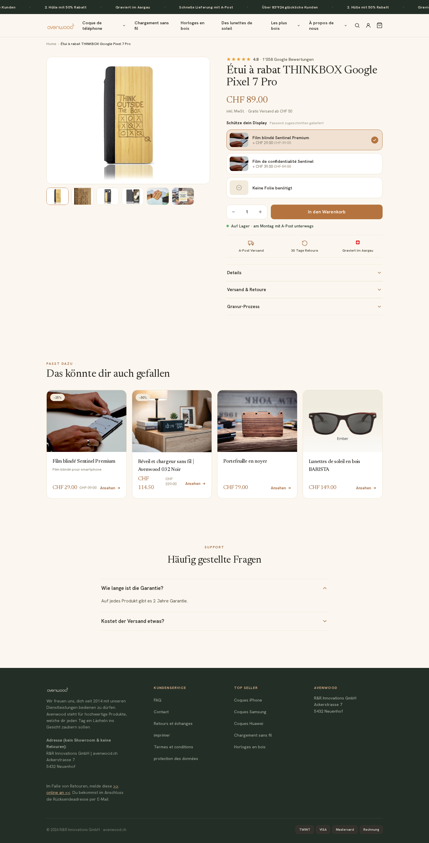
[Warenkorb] (379, 25)
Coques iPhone (248, 700)
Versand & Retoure (246, 290)
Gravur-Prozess (243, 307)
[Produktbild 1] (57, 196)
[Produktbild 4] (133, 196)
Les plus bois (279, 25)
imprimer (162, 735)
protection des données (176, 758)
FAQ (157, 700)
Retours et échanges (173, 723)
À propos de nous (321, 25)
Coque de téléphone (92, 25)
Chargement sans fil (152, 25)
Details (234, 273)
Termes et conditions (173, 746)
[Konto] (368, 25)
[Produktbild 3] (108, 196)
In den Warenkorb (327, 212)
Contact (161, 711)
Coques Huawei (248, 723)
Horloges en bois (192, 25)
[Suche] (357, 25)
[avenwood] (60, 25)
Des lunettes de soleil (237, 25)
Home (51, 43)
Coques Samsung (250, 711)
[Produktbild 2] (83, 196)
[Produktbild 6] (183, 196)
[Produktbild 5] (158, 196)
